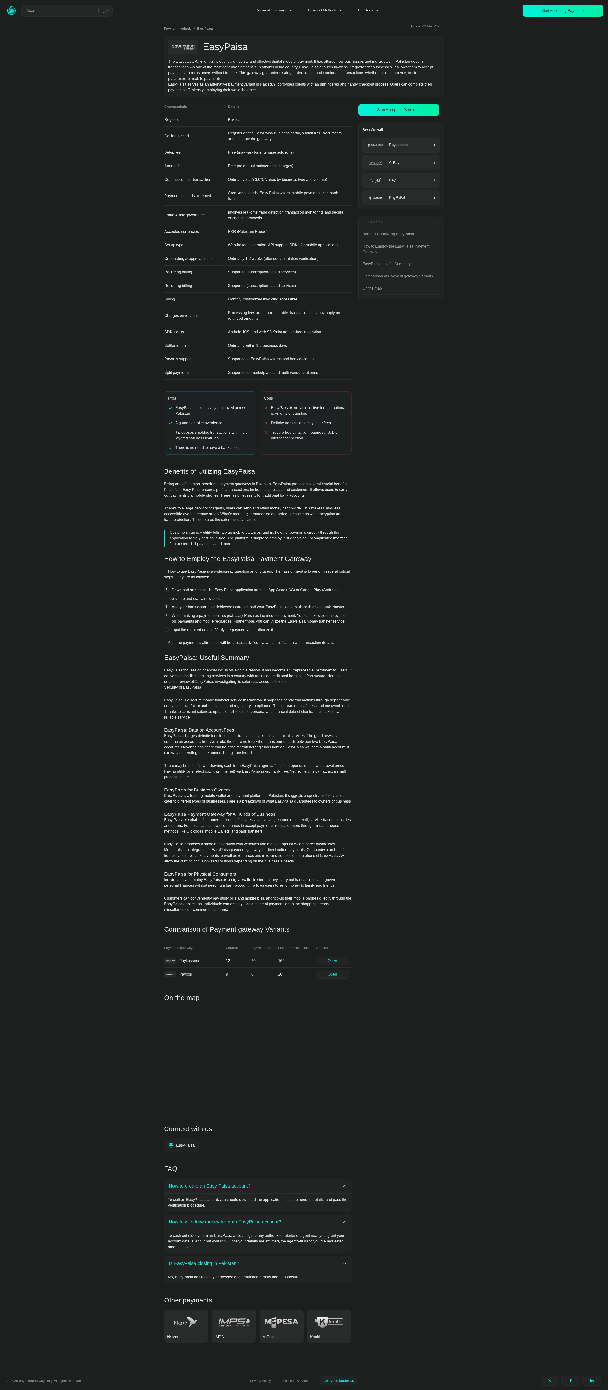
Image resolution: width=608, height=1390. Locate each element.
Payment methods (177, 28)
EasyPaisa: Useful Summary (386, 264)
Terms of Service (295, 1381)
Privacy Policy (260, 1381)
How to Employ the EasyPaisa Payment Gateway (395, 249)
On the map (372, 288)
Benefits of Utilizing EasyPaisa (388, 234)
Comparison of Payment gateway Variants (397, 276)
